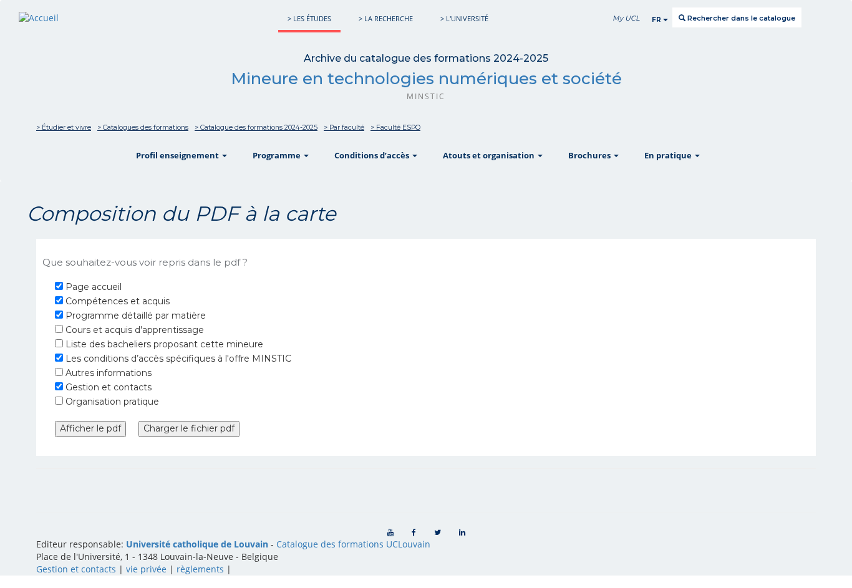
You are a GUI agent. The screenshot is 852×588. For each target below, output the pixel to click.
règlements (200, 569)
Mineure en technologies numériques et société (426, 79)
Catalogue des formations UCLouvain (353, 544)
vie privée (146, 569)
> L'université (464, 18)
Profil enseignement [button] (178, 155)
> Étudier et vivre (63, 127)
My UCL (625, 18)
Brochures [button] (590, 155)
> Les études (309, 18)
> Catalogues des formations (142, 127)
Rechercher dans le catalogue (740, 18)
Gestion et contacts (76, 569)
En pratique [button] (669, 155)
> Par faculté (344, 127)
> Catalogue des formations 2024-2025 (256, 127)
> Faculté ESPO (395, 127)
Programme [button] (278, 155)
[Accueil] (39, 17)
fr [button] (657, 20)
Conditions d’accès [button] (372, 155)
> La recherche (386, 18)
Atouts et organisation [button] (489, 155)
